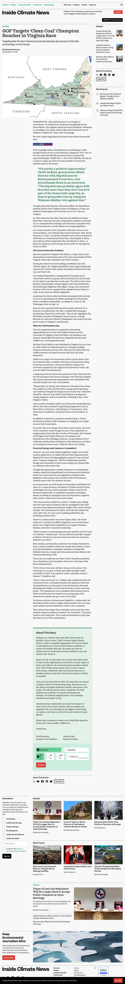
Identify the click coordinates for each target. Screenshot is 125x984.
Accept (118, 980)
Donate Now (8, 958)
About (76, 970)
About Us (92, 5)
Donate (118, 12)
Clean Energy (49, 5)
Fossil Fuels (37, 5)
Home (76, 968)
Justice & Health (24, 5)
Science (5, 5)
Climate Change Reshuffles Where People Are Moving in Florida (111, 112)
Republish (101, 79)
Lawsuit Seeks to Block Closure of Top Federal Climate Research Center (52, 917)
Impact (84, 5)
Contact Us (78, 973)
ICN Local (67, 5)
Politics (13, 5)
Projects (76, 5)
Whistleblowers (80, 975)
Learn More (72, 980)
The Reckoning (112, 20)
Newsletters (7, 798)
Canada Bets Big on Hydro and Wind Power (110, 104)
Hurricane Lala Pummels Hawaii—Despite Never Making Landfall (110, 96)
